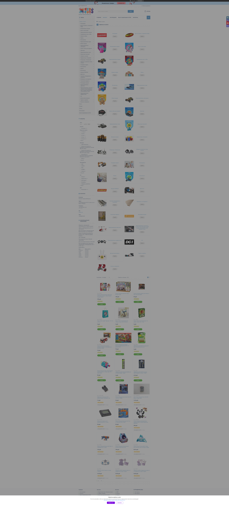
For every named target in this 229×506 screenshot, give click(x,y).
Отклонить (120, 502)
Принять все (110, 502)
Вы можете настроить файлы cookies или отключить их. (114, 500)
